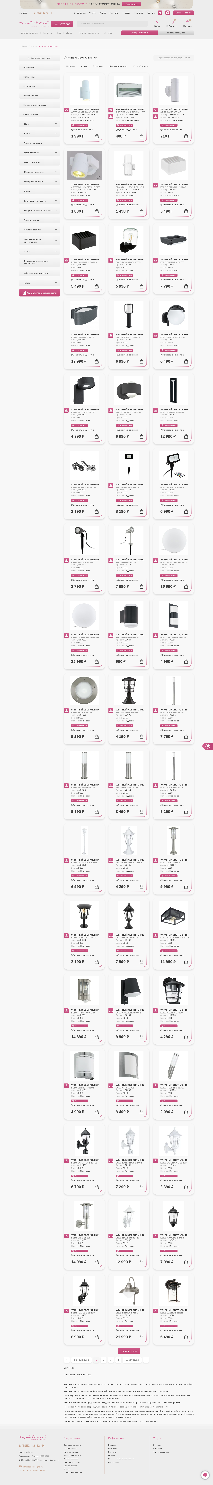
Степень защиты (32, 229)
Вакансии (112, 1445)
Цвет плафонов (32, 152)
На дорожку (29, 86)
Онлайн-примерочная (73, 1473)
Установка (157, 1448)
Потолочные (29, 77)
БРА (59, 33)
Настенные (28, 67)
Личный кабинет (71, 1448)
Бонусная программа (72, 1445)
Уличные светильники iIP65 (77, 1374)
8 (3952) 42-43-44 (43, 13)
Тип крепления (31, 220)
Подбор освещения (176, 33)
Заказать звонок (183, 13)
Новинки (138, 13)
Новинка (70, 66)
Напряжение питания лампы (38, 210)
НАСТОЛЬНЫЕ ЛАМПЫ (28, 33)
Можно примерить (118, 66)
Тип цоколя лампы (33, 143)
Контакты (112, 1452)
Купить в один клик (83, 129)
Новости (126, 13)
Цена (26, 124)
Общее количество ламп (36, 273)
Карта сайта (113, 1462)
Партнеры (112, 1448)
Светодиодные (30, 114)
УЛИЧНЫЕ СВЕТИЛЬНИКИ (88, 33)
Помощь (150, 13)
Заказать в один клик (83, 204)
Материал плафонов (34, 172)
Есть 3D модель (141, 66)
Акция (103, 13)
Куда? (27, 133)
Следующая (132, 1359)
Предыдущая (81, 1359)
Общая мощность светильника (32, 240)
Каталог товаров (71, 1459)
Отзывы (111, 1455)
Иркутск (23, 13)
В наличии (98, 66)
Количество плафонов (35, 201)
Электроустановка (139, 33)
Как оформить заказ (72, 1455)
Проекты (113, 13)
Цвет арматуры (32, 162)
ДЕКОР (69, 33)
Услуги (92, 13)
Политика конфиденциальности (121, 1459)
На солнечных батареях (34, 105)
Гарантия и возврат (72, 1452)
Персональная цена (81, 125)
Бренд (27, 191)
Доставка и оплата (72, 1462)
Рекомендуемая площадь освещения (36, 262)
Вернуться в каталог (41, 58)
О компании (80, 13)
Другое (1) (69, 1368)
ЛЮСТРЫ (108, 33)
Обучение (157, 1445)
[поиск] (143, 24)
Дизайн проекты (71, 1466)
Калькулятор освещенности (41, 292)
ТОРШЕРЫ (47, 33)
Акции (83, 66)
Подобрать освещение (92, 23)
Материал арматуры (34, 181)
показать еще (129, 1350)
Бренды (67, 1469)
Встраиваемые (30, 95)
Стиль (27, 251)
